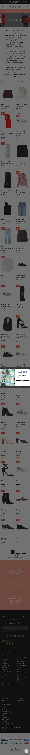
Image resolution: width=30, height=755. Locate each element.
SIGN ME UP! (22, 380)
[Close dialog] (29, 369)
